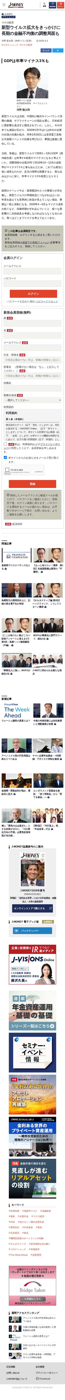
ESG (12, 1222)
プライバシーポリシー (47, 1373)
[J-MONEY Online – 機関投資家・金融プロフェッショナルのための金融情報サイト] (12, 7)
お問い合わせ (13, 1373)
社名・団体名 (14, 354)
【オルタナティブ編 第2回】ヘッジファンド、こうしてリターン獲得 (46, 603)
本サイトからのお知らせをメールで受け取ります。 (33, 459)
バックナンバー (30, 930)
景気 (40, 1227)
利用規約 (9, 407)
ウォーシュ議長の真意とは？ (16, 720)
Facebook (45, 1379)
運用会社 (14, 1227)
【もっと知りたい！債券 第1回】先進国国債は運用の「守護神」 (48, 568)
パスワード (10, 278)
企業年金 (24, 1216)
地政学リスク (30, 1211)
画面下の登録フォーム (35, 242)
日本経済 (14, 1233)
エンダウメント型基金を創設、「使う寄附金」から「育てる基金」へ (47, 793)
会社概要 (40, 1367)
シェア (46, 50)
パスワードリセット (46, 301)
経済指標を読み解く (40, 1244)
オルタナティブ (18, 1244)
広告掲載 (10, 1367)
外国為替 (14, 1211)
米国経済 (35, 1249)
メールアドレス (12, 266)
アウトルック (8, 17)
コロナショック (10, 45)
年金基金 (28, 1227)
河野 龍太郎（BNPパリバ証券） (17, 40)
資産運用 (36, 1255)
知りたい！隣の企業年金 (32, 1222)
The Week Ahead (19, 1255)
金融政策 (46, 1211)
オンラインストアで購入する (29, 908)
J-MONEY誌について (16, 1379)
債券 (12, 1216)
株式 (26, 1233)
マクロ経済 (26, 45)
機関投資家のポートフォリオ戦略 (27, 1238)
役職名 (7, 383)
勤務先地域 (13, 395)
